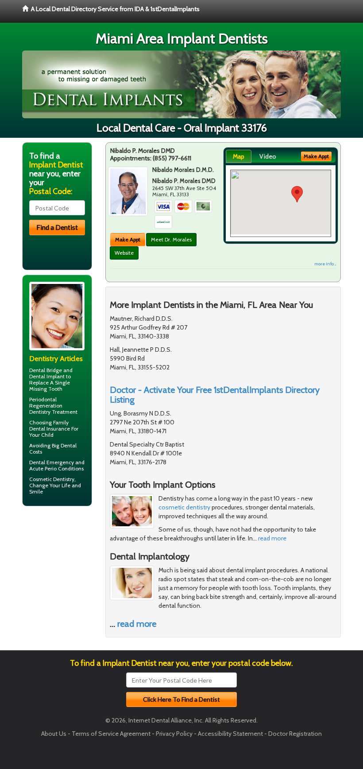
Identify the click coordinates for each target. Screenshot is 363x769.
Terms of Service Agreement (111, 734)
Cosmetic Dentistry (51, 479)
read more (272, 538)
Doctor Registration (295, 734)
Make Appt (127, 239)
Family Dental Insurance (49, 425)
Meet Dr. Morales (171, 239)
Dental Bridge (45, 370)
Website (124, 252)
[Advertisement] (67, 581)
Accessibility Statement (230, 734)
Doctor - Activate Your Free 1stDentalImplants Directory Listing (215, 394)
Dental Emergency (51, 462)
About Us (53, 734)
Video (267, 156)
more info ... (325, 264)
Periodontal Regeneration (45, 402)
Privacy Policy (174, 734)
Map (238, 156)
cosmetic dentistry (184, 507)
